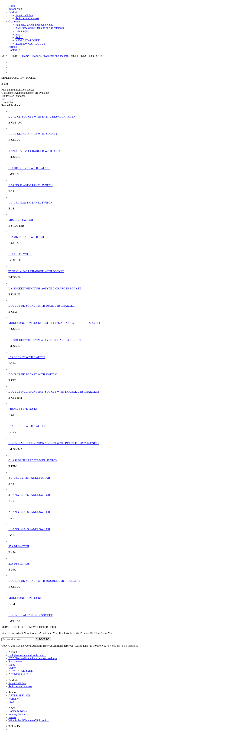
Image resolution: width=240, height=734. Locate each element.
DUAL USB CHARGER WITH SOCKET (32, 133)
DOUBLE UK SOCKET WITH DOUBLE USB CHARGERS (44, 580)
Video (18, 34)
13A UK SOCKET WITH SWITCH (29, 168)
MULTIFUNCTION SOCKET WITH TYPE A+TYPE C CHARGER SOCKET (54, 322)
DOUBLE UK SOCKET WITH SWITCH (32, 374)
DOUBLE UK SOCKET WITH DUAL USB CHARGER (41, 305)
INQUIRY (7, 99)
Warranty (13, 698)
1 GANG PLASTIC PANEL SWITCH (30, 202)
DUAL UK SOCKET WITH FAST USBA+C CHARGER (41, 116)
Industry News (16, 714)
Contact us (14, 49)
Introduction (15, 8)
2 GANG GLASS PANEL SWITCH (29, 512)
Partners (12, 46)
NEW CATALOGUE (27, 40)
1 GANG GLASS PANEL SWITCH (29, 529)
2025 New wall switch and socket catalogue (39, 27)
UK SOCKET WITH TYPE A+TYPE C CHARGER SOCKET (44, 288)
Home (11, 5)
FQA (11, 701)
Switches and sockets (27, 18)
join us (12, 717)
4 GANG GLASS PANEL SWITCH (29, 477)
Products (13, 12)
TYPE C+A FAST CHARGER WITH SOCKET (36, 150)
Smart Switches (24, 15)
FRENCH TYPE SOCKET (24, 408)
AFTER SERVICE (19, 695)
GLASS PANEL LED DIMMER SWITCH (32, 460)
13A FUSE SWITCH (20, 254)
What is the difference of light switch (28, 720)
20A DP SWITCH (18, 563)
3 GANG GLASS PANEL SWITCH (29, 494)
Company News (17, 710)
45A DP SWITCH (18, 546)
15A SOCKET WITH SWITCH (26, 357)
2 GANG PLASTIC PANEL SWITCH (30, 185)
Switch (19, 37)
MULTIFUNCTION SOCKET (26, 597)
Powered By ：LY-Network (122, 645)
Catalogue (14, 21)
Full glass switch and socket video (34, 24)
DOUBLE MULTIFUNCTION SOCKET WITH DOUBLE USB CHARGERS (53, 391)
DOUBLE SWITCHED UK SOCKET (30, 615)
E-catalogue (22, 30)
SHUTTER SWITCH (20, 219)
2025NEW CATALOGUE (30, 43)
